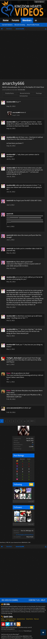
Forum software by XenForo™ (9, 627)
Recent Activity (25, 93)
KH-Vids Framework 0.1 (8, 629)
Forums (15, 20)
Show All (30, 501)
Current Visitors (7, 25)
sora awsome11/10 (13, 408)
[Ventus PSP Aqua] (22, 490)
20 (32, 444)
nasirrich (10, 200)
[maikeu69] (28, 496)
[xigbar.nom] (28, 513)
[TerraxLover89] (22, 513)
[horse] (22, 519)
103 (31, 484)
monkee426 (11, 102)
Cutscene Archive (10, 619)
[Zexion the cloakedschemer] (28, 490)
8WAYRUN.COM (26, 542)
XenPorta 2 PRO (4, 542)
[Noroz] (28, 519)
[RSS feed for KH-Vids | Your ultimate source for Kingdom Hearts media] (18, 624)
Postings (39, 93)
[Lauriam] (17, 490)
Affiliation (11, 620)
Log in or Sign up (39, 2)
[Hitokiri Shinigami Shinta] (22, 496)
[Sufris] (17, 519)
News (2, 619)
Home (5, 20)
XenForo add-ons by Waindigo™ (10, 634)
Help (43, 600)
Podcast (36, 619)
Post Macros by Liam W (25, 627)
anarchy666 (16, 112)
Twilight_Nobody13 (14, 358)
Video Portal (29, 619)
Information (24, 96)
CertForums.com (28, 638)
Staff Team (4, 620)
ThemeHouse (27, 631)
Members (26, 20)
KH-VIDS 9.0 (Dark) (10, 600)
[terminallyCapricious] (17, 513)
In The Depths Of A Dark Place (24, 535)
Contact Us (34, 600)
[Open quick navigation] (45, 28)
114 (28, 421)
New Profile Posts (33, 25)
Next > (33, 421)
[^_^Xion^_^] (17, 496)
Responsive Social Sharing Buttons (11, 638)
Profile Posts (9, 93)
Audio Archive (21, 619)
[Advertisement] (23, 55)
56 (32, 507)
